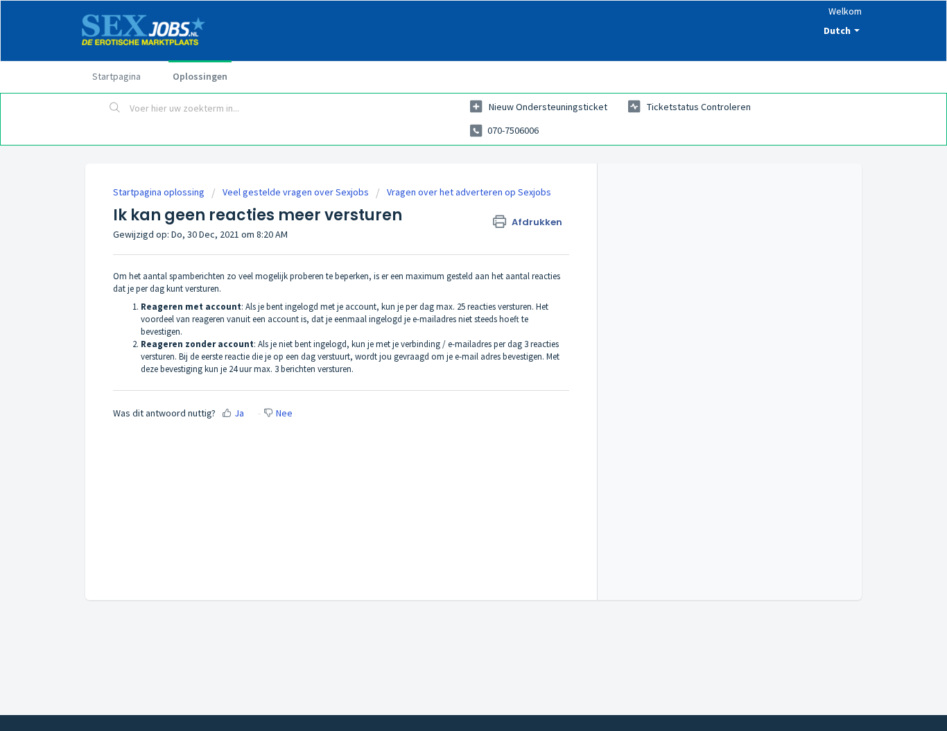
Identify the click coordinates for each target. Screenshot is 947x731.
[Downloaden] (448, 183)
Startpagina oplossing (160, 192)
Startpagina (116, 76)
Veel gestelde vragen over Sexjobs (296, 192)
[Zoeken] (115, 109)
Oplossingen (200, 76)
